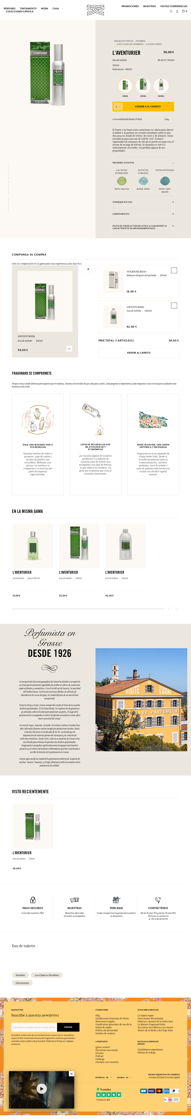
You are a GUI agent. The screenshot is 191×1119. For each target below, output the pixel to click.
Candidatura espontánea (150, 1049)
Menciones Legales (105, 1021)
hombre (20, 975)
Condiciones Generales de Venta (112, 1018)
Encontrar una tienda (107, 1050)
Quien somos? (103, 1047)
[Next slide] (176, 609)
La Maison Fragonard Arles (151, 1024)
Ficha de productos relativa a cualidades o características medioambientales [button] (139, 227)
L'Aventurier (135, 306)
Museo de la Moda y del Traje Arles (155, 1030)
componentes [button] (120, 214)
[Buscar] (171, 11)
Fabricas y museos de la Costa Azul (155, 1021)
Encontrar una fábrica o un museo (155, 1027)
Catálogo (100, 1059)
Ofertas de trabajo (147, 1052)
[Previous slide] (169, 609)
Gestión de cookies (105, 1033)
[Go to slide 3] (173, 119)
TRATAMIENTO (28, 8)
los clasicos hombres (47, 975)
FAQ (98, 1015)
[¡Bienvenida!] (95, 9)
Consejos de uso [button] (122, 202)
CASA (56, 8)
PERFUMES (9, 8)
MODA (44, 8)
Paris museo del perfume (150, 1018)
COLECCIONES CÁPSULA (20, 11)
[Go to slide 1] (168, 119)
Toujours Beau (137, 271)
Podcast (99, 1056)
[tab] (143, 163)
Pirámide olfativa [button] (123, 163)
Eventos (100, 1053)
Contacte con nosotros (107, 1062)
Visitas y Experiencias (173, 6)
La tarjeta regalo (146, 1015)
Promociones (130, 6)
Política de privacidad (107, 1030)
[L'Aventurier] (8, 170)
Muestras (149, 6)
